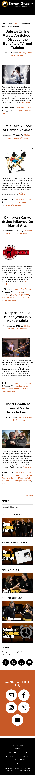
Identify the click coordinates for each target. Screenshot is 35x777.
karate (9, 297)
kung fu (19, 111)
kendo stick (6, 391)
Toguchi (21, 300)
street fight (17, 481)
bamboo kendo (22, 386)
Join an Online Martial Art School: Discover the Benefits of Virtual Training (17, 39)
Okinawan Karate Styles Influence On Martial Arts (17, 221)
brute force (20, 475)
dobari (16, 389)
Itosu (4, 297)
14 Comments (19, 420)
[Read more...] (26, 102)
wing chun (6, 483)
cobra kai (19, 292)
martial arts (9, 205)
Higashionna (24, 295)
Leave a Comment (19, 56)
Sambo (18, 205)
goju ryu (14, 295)
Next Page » (29, 495)
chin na (29, 475)
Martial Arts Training (23, 108)
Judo (18, 202)
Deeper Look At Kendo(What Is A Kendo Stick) (17, 317)
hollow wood (25, 389)
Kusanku (17, 297)
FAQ (19, 770)
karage (23, 202)
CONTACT (26, 770)
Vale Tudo (27, 481)
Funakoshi (6, 295)
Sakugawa (12, 300)
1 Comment (22, 329)
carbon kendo (7, 389)
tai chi (25, 111)
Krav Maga (18, 478)
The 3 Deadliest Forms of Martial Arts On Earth (17, 408)
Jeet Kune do (7, 478)
